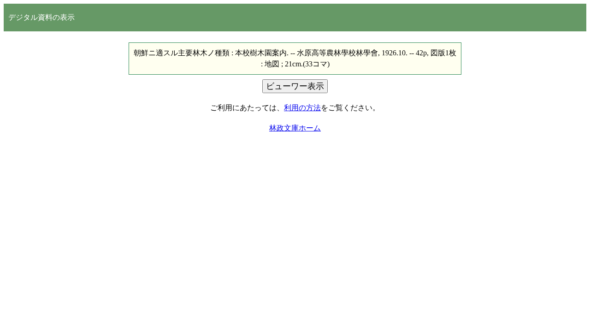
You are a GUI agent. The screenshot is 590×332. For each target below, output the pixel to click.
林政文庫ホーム (295, 128)
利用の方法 (302, 108)
